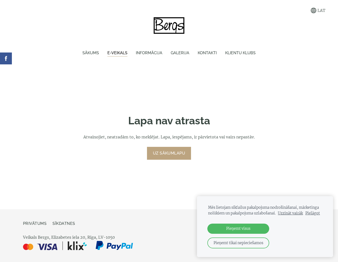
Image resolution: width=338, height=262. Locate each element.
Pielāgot (312, 213)
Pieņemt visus (238, 228)
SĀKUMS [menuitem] (90, 53)
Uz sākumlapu (169, 153)
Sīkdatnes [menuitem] (63, 223)
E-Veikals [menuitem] (117, 53)
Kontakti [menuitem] (207, 53)
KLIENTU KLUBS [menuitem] (240, 53)
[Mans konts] (302, 10)
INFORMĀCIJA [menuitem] (149, 53)
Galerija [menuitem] (180, 53)
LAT (320, 10)
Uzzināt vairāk (290, 213)
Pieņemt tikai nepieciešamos (238, 243)
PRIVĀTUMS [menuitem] (35, 223)
